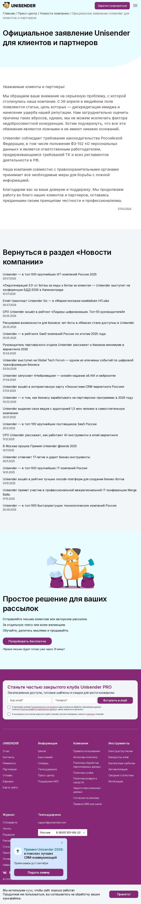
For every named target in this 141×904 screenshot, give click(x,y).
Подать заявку (39, 872)
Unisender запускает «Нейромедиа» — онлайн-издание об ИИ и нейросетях (59, 375)
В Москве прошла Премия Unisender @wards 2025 (40, 446)
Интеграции (116, 781)
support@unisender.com (52, 822)
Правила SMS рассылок (87, 803)
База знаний (45, 757)
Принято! (124, 894)
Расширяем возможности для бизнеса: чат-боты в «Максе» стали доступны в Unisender (68, 323)
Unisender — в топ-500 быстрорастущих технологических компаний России (59, 505)
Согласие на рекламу (86, 797)
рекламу (91, 714)
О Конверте (10, 822)
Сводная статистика (121, 775)
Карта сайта (10, 787)
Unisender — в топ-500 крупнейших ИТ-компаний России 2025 (50, 274)
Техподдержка (47, 769)
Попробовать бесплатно (27, 641)
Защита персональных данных (87, 789)
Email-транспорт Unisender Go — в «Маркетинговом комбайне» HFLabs (56, 301)
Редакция (9, 834)
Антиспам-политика (85, 757)
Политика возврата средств (85, 780)
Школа (42, 751)
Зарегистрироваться (112, 6)
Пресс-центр (46, 775)
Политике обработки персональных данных (38, 709)
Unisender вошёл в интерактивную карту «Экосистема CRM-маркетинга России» (63, 386)
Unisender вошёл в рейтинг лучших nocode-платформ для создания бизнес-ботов (63, 479)
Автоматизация (118, 769)
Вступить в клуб (115, 700)
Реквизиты (9, 763)
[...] (135, 6)
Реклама (8, 840)
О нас (6, 751)
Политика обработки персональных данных (87, 764)
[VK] (5, 873)
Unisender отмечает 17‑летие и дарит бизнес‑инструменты (46, 457)
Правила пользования (86, 751)
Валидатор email (119, 757)
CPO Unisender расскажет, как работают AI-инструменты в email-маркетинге (60, 435)
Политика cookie (83, 772)
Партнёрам (10, 769)
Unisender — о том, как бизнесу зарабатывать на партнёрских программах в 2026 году (68, 397)
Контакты (8, 757)
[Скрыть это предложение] (61, 842)
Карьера (8, 781)
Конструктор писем (121, 751)
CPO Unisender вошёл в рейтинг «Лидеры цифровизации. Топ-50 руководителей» (64, 312)
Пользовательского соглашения (44, 707)
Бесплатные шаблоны (122, 763)
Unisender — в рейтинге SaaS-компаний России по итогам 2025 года (54, 334)
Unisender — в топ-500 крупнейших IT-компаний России (45, 468)
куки (29, 890)
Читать (7, 828)
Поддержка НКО (48, 781)
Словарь (43, 763)
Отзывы (7, 775)
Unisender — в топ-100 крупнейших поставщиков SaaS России (50, 424)
